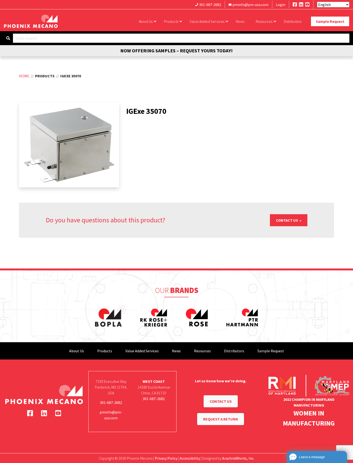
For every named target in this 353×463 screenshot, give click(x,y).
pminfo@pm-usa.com (250, 4)
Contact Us (287, 220)
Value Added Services (207, 21)
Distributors (292, 21)
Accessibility (190, 458)
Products (171, 21)
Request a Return (220, 419)
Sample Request (330, 21)
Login (280, 4)
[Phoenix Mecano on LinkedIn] (301, 4)
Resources (264, 21)
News (240, 21)
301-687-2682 (210, 4)
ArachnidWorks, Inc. (238, 458)
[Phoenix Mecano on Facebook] (295, 4)
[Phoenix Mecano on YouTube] (307, 4)
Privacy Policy (166, 458)
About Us (145, 21)
